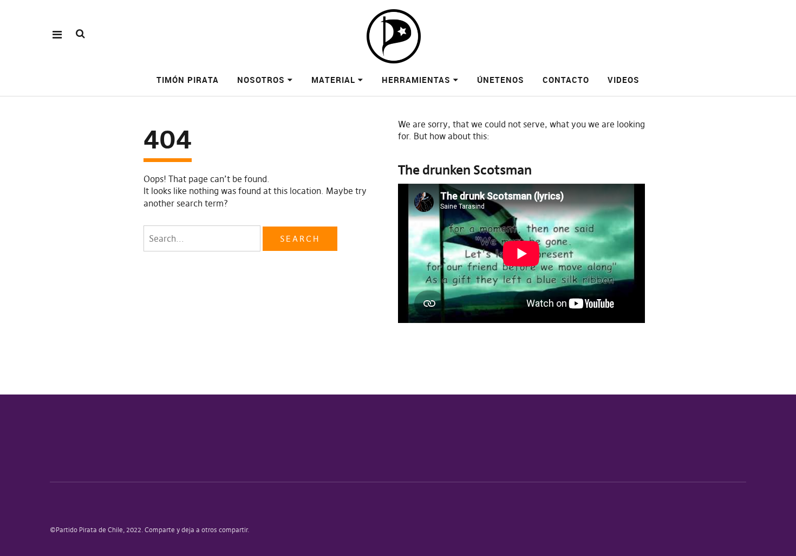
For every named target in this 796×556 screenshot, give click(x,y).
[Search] (80, 34)
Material (333, 79)
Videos (624, 79)
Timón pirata (187, 79)
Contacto (566, 79)
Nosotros (261, 79)
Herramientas (416, 79)
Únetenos (500, 79)
